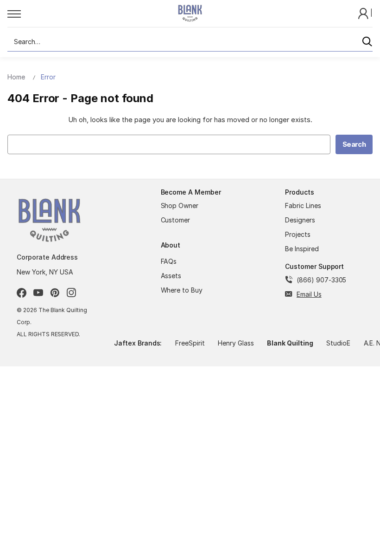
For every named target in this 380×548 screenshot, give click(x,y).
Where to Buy (182, 290)
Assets (171, 276)
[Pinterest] (55, 293)
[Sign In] (364, 13)
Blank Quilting (290, 343)
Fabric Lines (303, 205)
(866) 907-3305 (321, 280)
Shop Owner (180, 205)
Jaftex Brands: (138, 343)
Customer (175, 220)
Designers (300, 220)
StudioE (338, 343)
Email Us (309, 294)
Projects (297, 234)
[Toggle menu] (82, 13)
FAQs (169, 261)
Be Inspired (302, 249)
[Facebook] (21, 293)
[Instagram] (71, 293)
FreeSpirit (190, 343)
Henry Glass (236, 343)
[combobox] (190, 42)
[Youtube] (38, 293)
